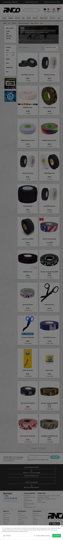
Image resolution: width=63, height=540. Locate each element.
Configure (7, 536)
